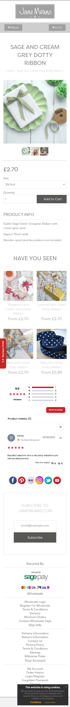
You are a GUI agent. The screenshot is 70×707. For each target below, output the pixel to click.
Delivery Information (35, 633)
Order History (35, 672)
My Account (35, 669)
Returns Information (35, 637)
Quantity (9, 192)
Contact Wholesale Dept (35, 621)
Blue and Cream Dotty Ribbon (18, 365)
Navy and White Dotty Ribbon (51, 365)
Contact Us (35, 641)
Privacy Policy (35, 645)
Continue (35, 702)
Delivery (35, 613)
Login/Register (35, 676)
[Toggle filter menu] (61, 427)
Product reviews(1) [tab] (19, 418)
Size (6, 178)
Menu (15, 27)
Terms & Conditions (35, 609)
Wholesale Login (35, 602)
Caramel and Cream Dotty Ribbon (51, 307)
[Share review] (60, 438)
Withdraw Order (35, 656)
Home (10, 71)
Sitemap (35, 652)
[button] (53, 463)
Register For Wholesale (35, 605)
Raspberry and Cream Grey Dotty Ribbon (18, 309)
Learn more (50, 702)
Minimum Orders (35, 617)
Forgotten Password (35, 680)
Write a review (56, 410)
